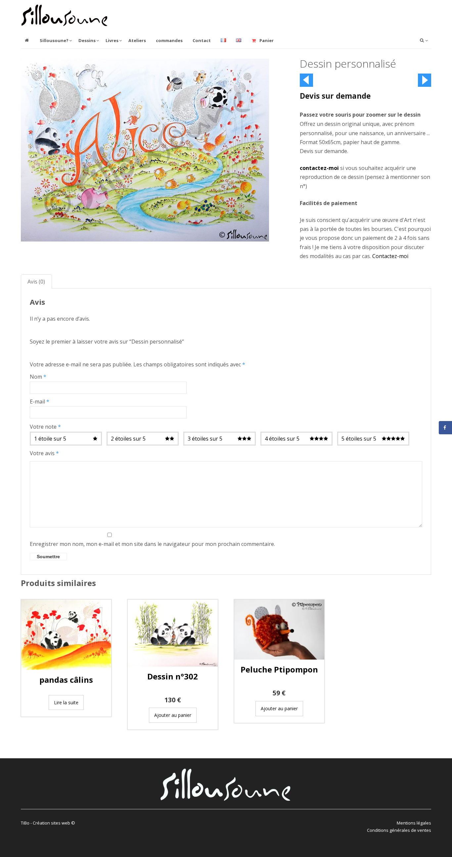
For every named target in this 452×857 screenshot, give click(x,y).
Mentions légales (414, 823)
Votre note (45, 426)
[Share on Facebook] (445, 427)
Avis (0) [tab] (36, 281)
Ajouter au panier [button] (172, 715)
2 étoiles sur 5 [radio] (128, 438)
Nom (38, 376)
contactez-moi (319, 168)
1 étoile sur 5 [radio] (50, 438)
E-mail (39, 401)
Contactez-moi (390, 256)
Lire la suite (66, 702)
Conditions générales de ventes (399, 830)
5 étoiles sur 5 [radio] (358, 438)
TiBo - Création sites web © (48, 823)
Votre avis (44, 453)
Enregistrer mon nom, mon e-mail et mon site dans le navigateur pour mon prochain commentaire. (152, 544)
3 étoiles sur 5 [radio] (205, 438)
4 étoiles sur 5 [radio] (282, 438)
